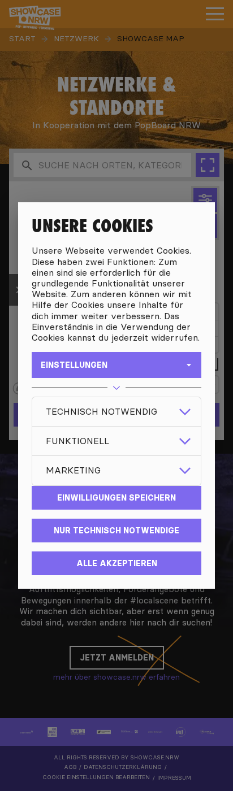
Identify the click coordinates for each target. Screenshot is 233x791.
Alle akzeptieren (116, 563)
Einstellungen (74, 365)
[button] (116, 411)
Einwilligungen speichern (116, 498)
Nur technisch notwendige (116, 530)
